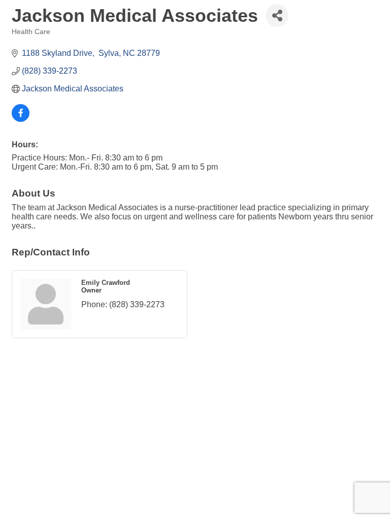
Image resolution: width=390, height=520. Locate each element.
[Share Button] (277, 15)
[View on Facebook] (20, 119)
